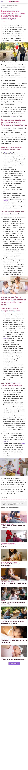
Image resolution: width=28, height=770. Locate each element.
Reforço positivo (8, 152)
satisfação (6, 338)
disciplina (5, 199)
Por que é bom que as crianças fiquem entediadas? (13, 584)
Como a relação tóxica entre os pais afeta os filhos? (13, 603)
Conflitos (3, 600)
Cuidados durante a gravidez (8, 543)
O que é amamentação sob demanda (13, 659)
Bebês (2, 658)
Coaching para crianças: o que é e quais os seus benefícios (12, 622)
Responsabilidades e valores (7, 7)
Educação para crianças (12, 5)
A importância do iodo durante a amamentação (12, 565)
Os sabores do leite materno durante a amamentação (14, 641)
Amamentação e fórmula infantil (9, 562)
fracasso (5, 441)
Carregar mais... (14, 663)
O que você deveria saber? (7, 524)
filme (12, 116)
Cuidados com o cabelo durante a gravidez (12, 545)
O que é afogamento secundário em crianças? (13, 526)
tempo (23, 443)
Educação (3, 5)
